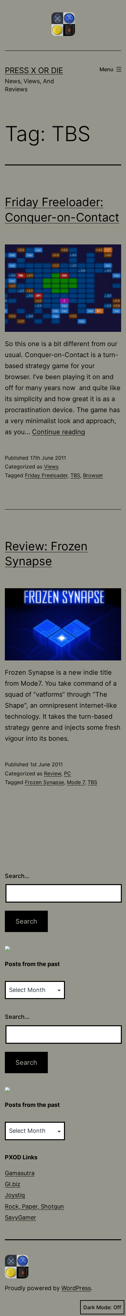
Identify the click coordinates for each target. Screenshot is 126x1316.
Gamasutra (20, 1173)
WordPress (76, 1288)
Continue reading (58, 432)
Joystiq (15, 1195)
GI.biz (12, 1184)
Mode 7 (76, 782)
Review (52, 773)
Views (51, 466)
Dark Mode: (97, 1307)
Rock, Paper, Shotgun (34, 1206)
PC (67, 773)
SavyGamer (20, 1217)
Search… (17, 875)
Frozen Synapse (44, 782)
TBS (75, 475)
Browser (93, 475)
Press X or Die (34, 70)
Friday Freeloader (46, 475)
